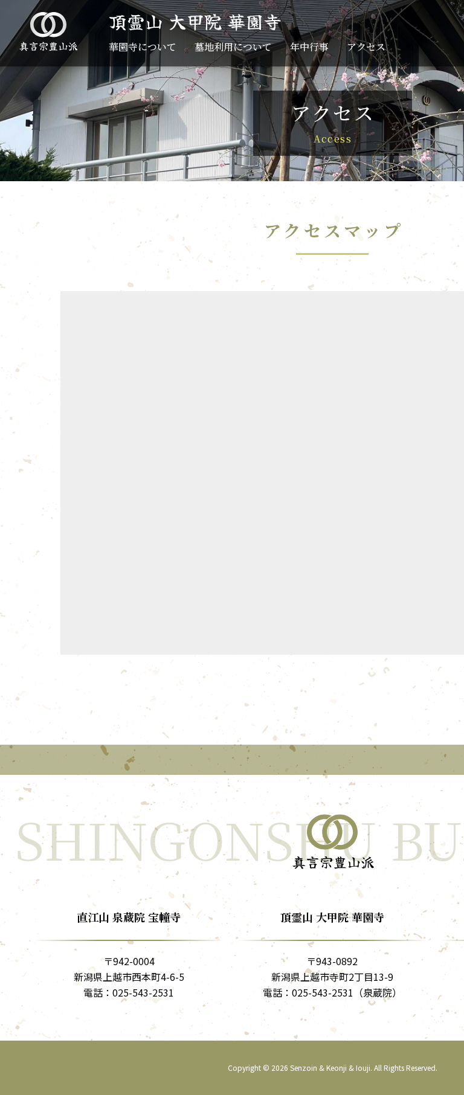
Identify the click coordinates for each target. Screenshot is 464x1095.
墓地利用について (233, 48)
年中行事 (309, 48)
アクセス (366, 48)
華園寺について (142, 48)
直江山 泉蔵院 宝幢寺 (129, 917)
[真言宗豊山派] (48, 31)
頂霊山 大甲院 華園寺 (195, 21)
